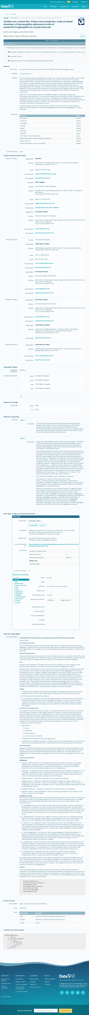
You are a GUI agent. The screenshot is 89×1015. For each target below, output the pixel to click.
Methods (14, 420)
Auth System (13, 903)
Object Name (22, 538)
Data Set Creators (11, 158)
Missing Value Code (38, 607)
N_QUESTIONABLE (20, 597)
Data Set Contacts (11, 239)
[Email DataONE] (72, 993)
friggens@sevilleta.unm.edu (44, 203)
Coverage (41, 620)
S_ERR (16, 589)
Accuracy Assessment (37, 615)
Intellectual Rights (11, 637)
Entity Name (23, 521)
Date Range (13, 405)
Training (32, 982)
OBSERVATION (18, 583)
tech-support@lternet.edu (44, 263)
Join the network (21, 984)
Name (42, 577)
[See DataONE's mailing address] (83, 993)
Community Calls (21, 991)
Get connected (65, 1010)
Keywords (14, 114)
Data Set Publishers (11, 344)
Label (42, 582)
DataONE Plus (6, 983)
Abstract (14, 78)
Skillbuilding (34, 979)
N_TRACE (17, 600)
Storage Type (40, 590)
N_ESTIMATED (18, 598)
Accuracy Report (39, 611)
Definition (41, 586)
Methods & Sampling (38, 624)
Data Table (16, 516)
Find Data (7, 996)
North (31, 376)
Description (30, 424)
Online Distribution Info (21, 545)
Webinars (33, 984)
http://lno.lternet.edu (42, 360)
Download (32, 525)
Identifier (14, 73)
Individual (30, 182)
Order (15, 908)
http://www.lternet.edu (43, 267)
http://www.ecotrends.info (44, 233)
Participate (19, 979)
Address (30, 163)
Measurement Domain (37, 599)
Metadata (13, 14)
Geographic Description (13, 370)
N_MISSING (17, 595)
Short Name (13, 69)
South (31, 380)
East (32, 384)
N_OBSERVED (18, 593)
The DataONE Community (20, 988)
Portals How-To (35, 987)
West (31, 389)
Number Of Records (20, 570)
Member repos (20, 982)
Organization (29, 159)
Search (7, 14)
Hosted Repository (4, 987)
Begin (31, 406)
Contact (47, 984)
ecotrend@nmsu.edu (42, 229)
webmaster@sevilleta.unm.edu (45, 174)
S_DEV (16, 587)
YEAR (16, 581)
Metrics (47, 982)
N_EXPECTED (18, 591)
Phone (31, 170)
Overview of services (5, 979)
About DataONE (50, 979)
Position (30, 187)
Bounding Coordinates (10, 376)
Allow (15, 912)
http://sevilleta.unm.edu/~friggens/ (47, 207)
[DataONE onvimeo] (67, 993)
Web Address (29, 178)
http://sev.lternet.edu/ (42, 178)
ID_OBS (16, 579)
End (32, 410)
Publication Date (12, 151)
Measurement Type (38, 595)
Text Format (23, 550)
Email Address (29, 174)
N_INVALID (17, 602)
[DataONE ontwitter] (62, 993)
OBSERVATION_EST (20, 585)
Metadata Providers (11, 299)
